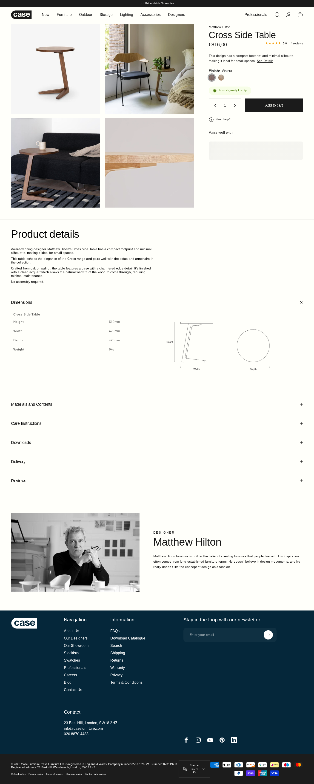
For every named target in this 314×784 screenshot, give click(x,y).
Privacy (116, 675)
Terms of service (54, 774)
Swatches (72, 660)
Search (116, 646)
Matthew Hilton (220, 27)
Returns (116, 660)
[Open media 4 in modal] (55, 69)
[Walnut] (212, 78)
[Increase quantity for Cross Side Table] (236, 105)
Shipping (117, 653)
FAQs (115, 631)
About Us (71, 631)
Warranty (117, 668)
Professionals (75, 668)
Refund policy (18, 774)
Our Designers (76, 638)
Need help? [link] (223, 119)
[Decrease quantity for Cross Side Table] (214, 105)
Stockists (71, 653)
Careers (70, 675)
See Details (265, 61)
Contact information (95, 774)
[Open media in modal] (149, 69)
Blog (67, 682)
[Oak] (221, 78)
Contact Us (73, 690)
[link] (90, 723)
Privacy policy (36, 774)
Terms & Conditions (126, 682)
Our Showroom (76, 646)
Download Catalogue (127, 638)
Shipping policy (74, 774)
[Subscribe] (268, 634)
